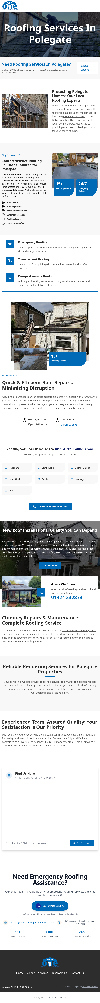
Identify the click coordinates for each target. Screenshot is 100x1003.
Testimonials (59, 973)
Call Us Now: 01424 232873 (52, 506)
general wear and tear (73, 116)
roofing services (39, 174)
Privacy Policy (39, 997)
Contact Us (77, 973)
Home (20, 973)
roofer (72, 105)
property (59, 404)
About (31, 973)
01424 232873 (85, 68)
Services (43, 973)
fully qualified (75, 738)
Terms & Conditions (57, 997)
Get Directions (84, 843)
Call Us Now (50, 565)
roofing (17, 681)
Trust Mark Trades (90, 986)
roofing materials (60, 545)
